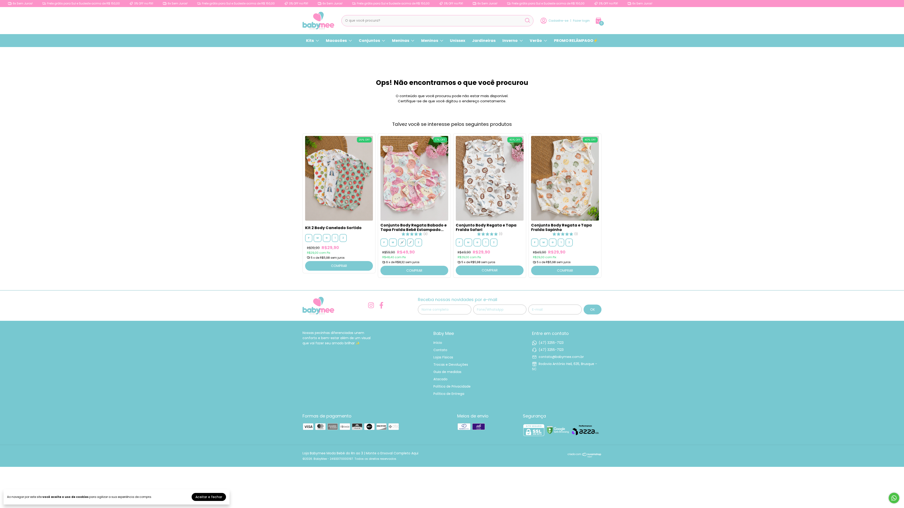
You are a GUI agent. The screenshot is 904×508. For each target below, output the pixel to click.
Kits (310, 40)
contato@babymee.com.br (561, 356)
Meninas (400, 40)
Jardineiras (484, 40)
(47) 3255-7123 (551, 342)
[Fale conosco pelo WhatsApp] (894, 498)
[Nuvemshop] (584, 456)
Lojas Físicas (443, 357)
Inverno (510, 40)
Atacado (440, 379)
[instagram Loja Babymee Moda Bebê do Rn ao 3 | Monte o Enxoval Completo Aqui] (371, 305)
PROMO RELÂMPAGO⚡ (576, 40)
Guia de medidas (447, 371)
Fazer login (581, 20)
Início (437, 342)
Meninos (429, 40)
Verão (536, 40)
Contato (440, 350)
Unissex (457, 40)
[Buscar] (527, 20)
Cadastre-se (559, 20)
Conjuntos (369, 40)
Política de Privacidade (452, 386)
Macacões (336, 40)
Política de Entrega (448, 393)
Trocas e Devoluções (450, 364)
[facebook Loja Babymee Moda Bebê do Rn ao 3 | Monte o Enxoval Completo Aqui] (381, 305)
